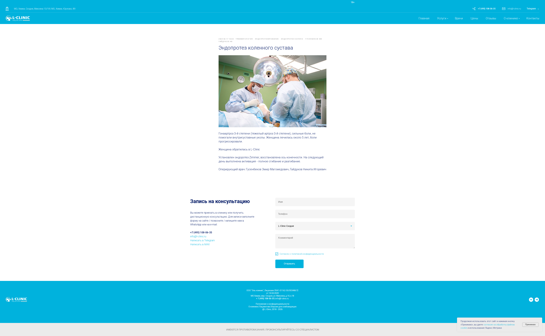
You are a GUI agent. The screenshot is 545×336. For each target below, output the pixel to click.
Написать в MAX (200, 244)
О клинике (511, 18)
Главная (424, 18)
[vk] (531, 301)
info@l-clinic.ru (514, 9)
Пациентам (264, 306)
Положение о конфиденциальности (272, 304)
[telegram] (537, 301)
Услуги (441, 18)
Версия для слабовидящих (283, 306)
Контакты (532, 18)
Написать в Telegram (202, 240)
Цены (474, 18)
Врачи (459, 18)
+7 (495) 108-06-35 (486, 9)
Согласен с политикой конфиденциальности (302, 254)
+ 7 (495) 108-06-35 (265, 298)
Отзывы (491, 18)
